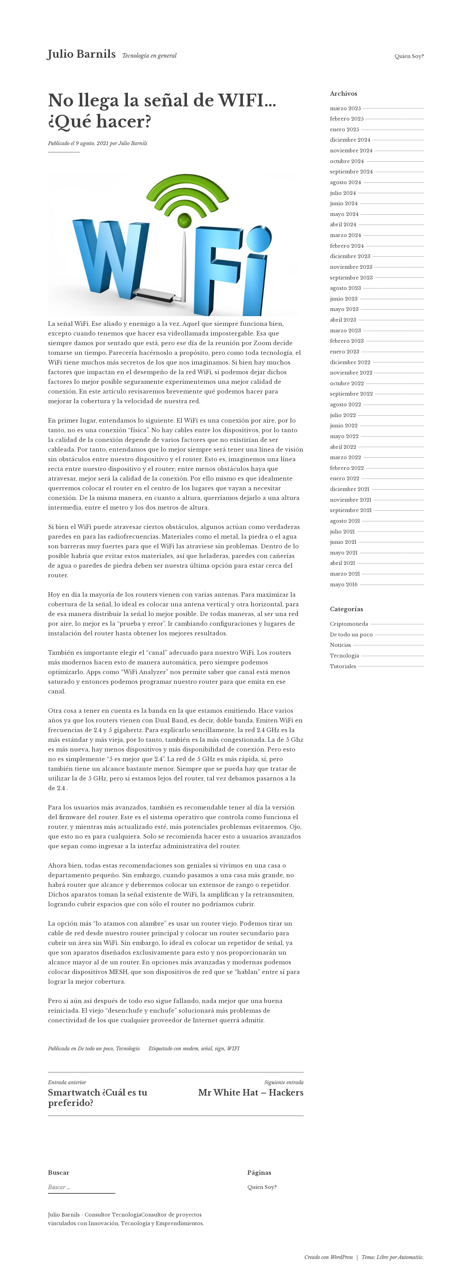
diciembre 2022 (350, 362)
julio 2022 (343, 415)
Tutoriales (343, 666)
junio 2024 (344, 203)
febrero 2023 (347, 341)
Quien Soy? (409, 56)
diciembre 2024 (350, 140)
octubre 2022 (347, 383)
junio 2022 (344, 426)
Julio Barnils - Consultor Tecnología (94, 1215)
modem (190, 1048)
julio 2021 (342, 532)
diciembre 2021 (349, 489)
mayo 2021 (344, 553)
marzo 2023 (345, 331)
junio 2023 (344, 299)
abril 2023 (343, 320)
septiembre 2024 (351, 172)
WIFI (233, 1048)
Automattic (410, 1257)
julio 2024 (343, 193)
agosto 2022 (345, 404)
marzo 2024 (345, 235)
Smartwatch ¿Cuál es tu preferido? (98, 1093)
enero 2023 (344, 352)
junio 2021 (343, 542)
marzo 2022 (345, 457)
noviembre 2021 (350, 500)
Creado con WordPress (328, 1257)
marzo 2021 (345, 574)
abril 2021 (342, 563)
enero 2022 (344, 478)
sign (219, 1048)
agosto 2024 (345, 182)
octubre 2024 (347, 161)
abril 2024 (343, 224)
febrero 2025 (347, 119)
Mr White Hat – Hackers (251, 1088)
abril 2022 (343, 447)
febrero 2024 (347, 246)
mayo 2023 (344, 309)
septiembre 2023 (351, 278)
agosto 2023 (345, 288)
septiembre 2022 (351, 394)
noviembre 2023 (351, 267)
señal (206, 1048)
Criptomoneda (349, 624)
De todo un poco (95, 1048)
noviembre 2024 (351, 151)
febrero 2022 (347, 468)
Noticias (340, 645)
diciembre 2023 (350, 256)
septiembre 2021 (351, 510)
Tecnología (128, 1048)
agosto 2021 (345, 521)
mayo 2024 (344, 214)
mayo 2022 (344, 436)
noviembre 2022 (351, 373)
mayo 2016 (344, 584)
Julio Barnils (82, 54)
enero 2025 (344, 129)
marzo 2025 (345, 108)
